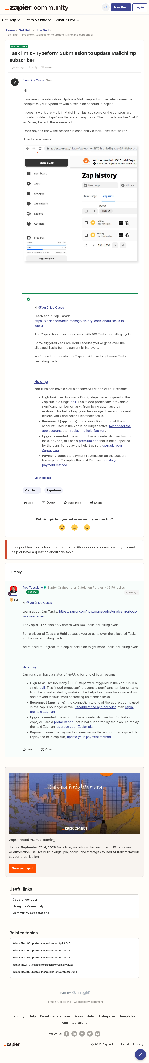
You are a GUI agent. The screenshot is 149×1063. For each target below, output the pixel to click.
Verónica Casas (33, 80)
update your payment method (89, 737)
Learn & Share (36, 20)
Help (32, 1016)
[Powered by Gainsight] (74, 994)
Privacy (138, 1044)
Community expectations (31, 913)
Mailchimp (31, 490)
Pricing (19, 1016)
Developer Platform (55, 1016)
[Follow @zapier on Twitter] (90, 1034)
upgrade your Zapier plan (75, 726)
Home (10, 30)
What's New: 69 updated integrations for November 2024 (45, 971)
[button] (121, 7)
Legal (125, 1044)
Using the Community (28, 906)
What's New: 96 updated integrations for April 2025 (41, 943)
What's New (66, 20)
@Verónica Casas (51, 307)
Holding (41, 381)
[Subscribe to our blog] (82, 1034)
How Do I (42, 30)
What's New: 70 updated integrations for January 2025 (43, 964)
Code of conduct (25, 899)
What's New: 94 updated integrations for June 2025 (41, 950)
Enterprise (107, 1016)
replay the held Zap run (87, 431)
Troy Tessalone (32, 587)
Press (78, 1016)
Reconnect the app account (95, 707)
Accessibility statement (88, 1001)
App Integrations (74, 1023)
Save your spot (22, 868)
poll (73, 402)
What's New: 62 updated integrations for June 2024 (41, 957)
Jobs (91, 1016)
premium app (88, 441)
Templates (127, 1016)
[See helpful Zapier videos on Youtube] (97, 1034)
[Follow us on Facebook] (66, 1034)
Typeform (53, 490)
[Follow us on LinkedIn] (74, 1034)
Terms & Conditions (58, 1001)
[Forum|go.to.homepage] (37, 7)
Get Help (9, 20)
